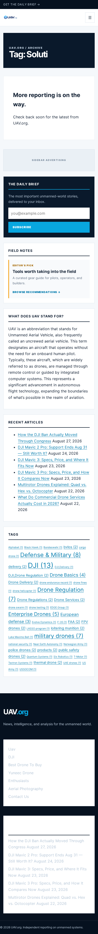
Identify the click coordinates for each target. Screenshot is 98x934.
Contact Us (18, 796)
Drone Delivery (23, 582)
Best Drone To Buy (25, 764)
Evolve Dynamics (44, 622)
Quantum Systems (39, 656)
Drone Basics (68, 575)
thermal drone (48, 662)
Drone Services (69, 600)
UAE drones (72, 662)
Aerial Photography (25, 788)
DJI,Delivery (64, 567)
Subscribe (22, 227)
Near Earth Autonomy (47, 644)
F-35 (62, 622)
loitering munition (67, 628)
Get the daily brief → (21, 4)
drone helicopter (24, 590)
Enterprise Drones (33, 614)
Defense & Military (50, 554)
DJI (41, 565)
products (47, 650)
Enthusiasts (18, 780)
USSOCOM (28, 669)
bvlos (71, 547)
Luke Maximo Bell (20, 637)
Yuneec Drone (21, 772)
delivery (17, 567)
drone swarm (18, 607)
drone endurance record (55, 582)
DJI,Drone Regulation (28, 575)
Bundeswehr (53, 547)
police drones (22, 650)
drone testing (39, 607)
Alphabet (15, 547)
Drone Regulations (35, 600)
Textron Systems (20, 662)
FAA (74, 622)
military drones (58, 635)
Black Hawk (33, 547)
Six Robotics (63, 656)
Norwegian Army (75, 644)
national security (20, 644)
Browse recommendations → (37, 292)
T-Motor (80, 656)
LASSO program (38, 628)
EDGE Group (59, 607)
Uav (11, 749)
